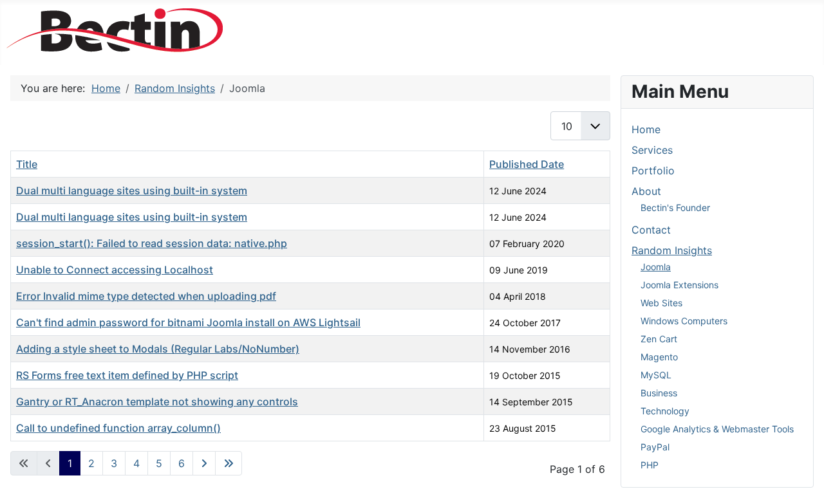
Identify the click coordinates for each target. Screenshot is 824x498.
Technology (665, 410)
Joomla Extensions (679, 284)
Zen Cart (659, 338)
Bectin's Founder (675, 207)
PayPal (655, 446)
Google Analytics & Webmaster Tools (717, 428)
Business (659, 392)
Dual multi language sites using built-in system (131, 190)
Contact (651, 229)
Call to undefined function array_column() (118, 427)
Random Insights (672, 250)
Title (26, 164)
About (646, 191)
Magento (659, 356)
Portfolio (653, 170)
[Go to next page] (204, 463)
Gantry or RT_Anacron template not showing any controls (157, 401)
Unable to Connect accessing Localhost (114, 269)
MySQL (656, 374)
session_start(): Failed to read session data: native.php (151, 243)
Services (652, 149)
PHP (650, 464)
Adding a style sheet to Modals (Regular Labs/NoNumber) (157, 348)
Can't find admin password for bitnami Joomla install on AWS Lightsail (188, 322)
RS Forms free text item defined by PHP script (127, 375)
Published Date (526, 164)
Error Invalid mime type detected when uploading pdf (146, 296)
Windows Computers (684, 320)
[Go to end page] (228, 463)
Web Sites (661, 302)
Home (646, 129)
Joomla (656, 266)
